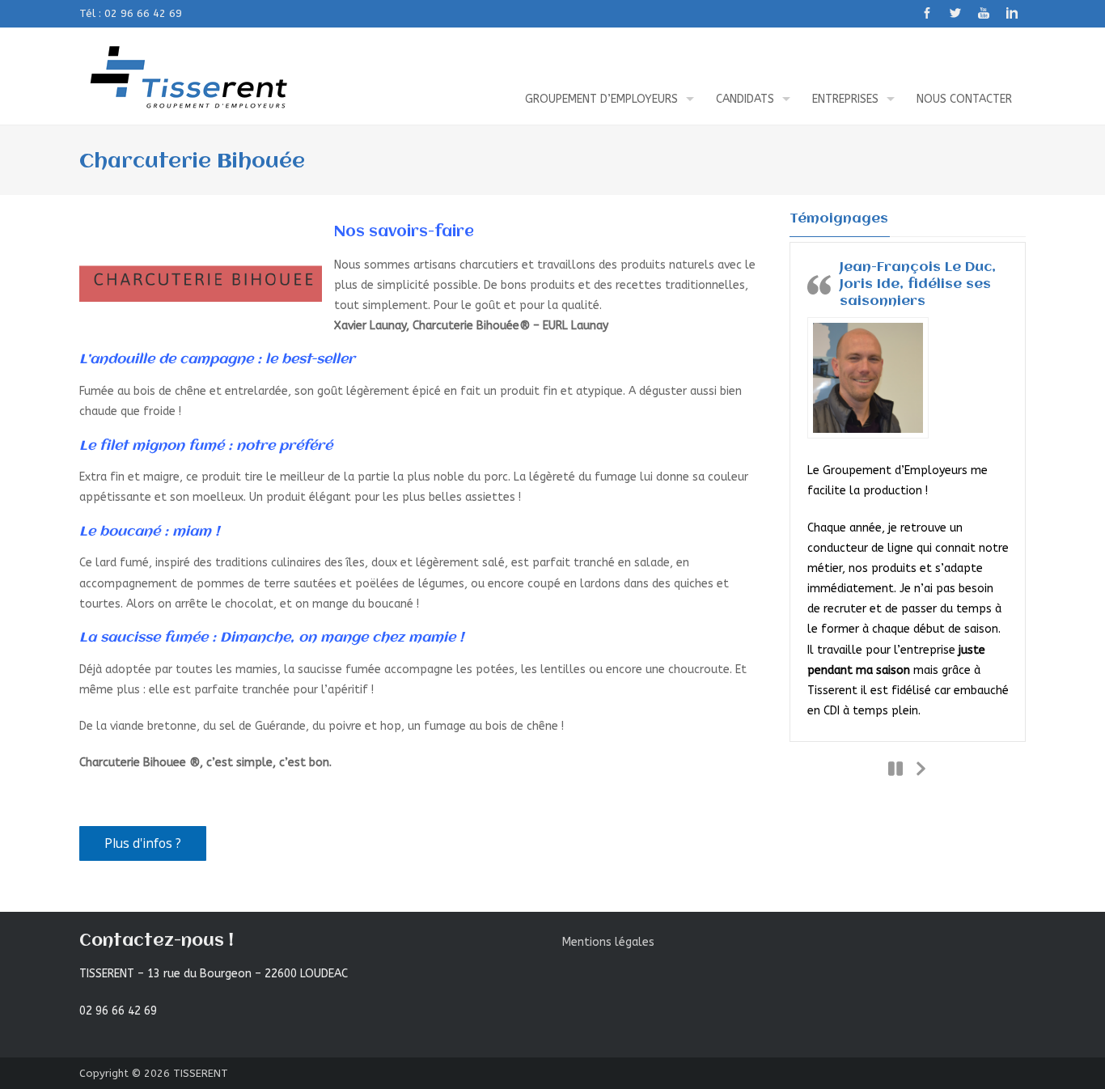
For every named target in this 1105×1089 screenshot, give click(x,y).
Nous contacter (964, 99)
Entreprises (845, 99)
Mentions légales (608, 942)
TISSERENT (200, 1073)
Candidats (745, 99)
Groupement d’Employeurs (601, 99)
